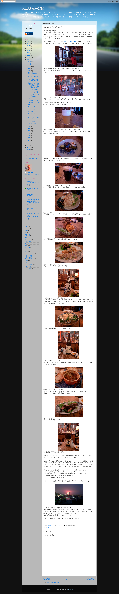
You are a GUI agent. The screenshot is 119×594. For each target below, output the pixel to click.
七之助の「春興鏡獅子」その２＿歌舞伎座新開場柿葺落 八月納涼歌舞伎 (33, 79)
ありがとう (28, 239)
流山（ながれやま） (32, 208)
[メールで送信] (67, 525)
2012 (28, 143)
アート (27, 249)
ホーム (68, 579)
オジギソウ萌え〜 (33, 109)
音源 (26, 260)
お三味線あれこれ (30, 258)
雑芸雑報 (29, 181)
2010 (28, 147)
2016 (28, 53)
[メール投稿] (64, 525)
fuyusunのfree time (32, 188)
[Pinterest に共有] (74, 525)
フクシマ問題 (28, 264)
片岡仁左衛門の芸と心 (31, 158)
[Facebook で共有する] (72, 525)
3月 (29, 135)
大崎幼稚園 (30, 195)
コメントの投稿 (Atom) (53, 582)
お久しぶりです (31, 190)
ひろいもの (28, 262)
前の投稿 (90, 579)
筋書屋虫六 (30, 172)
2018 (28, 48)
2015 (28, 55)
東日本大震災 (28, 256)
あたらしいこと (29, 254)
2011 (28, 145)
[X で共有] (71, 525)
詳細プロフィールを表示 (32, 174)
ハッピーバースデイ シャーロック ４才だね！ (33, 203)
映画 (26, 251)
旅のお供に (31, 111)
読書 (26, 231)
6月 (29, 128)
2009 (28, 150)
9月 (29, 68)
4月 (29, 133)
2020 (28, 43)
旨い (49, 527)
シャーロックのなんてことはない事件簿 (33, 200)
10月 (29, 66)
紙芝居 (27, 243)
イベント (27, 228)
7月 (29, 126)
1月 (29, 140)
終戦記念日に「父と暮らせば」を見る (33, 101)
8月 (29, 71)
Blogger (70, 589)
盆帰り (30, 98)
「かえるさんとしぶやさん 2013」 (33, 95)
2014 (28, 57)
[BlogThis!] (69, 525)
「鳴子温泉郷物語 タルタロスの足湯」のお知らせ (33, 91)
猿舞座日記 (30, 194)
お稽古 (27, 237)
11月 (29, 64)
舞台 (26, 226)
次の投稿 (46, 579)
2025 (28, 41)
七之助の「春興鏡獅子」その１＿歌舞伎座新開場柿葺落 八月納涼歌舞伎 (33, 85)
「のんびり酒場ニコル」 (70, 41)
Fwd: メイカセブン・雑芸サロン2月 (33, 183)
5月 (29, 131)
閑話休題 (27, 235)
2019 (28, 46)
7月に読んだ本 (32, 123)
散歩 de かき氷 (32, 106)
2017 (28, 50)
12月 (29, 61)
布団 (28, 209)
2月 (29, 137)
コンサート (28, 268)
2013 (28, 59)
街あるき (27, 247)
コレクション (28, 266)
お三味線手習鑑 (33, 8)
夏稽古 (30, 104)
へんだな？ (28, 241)
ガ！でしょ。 (31, 121)
